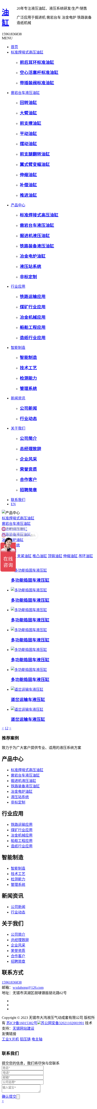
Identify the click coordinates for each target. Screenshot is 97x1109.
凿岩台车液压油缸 (25, 93)
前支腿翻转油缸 (35, 154)
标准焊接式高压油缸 (27, 52)
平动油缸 (28, 133)
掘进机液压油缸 (35, 235)
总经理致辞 (30, 448)
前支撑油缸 (30, 123)
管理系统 (28, 388)
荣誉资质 (28, 469)
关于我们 (18, 428)
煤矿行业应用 (33, 307)
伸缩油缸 (28, 174)
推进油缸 (28, 195)
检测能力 (28, 378)
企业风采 (28, 459)
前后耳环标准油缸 (37, 62)
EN (13, 504)
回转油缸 (28, 102)
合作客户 (28, 479)
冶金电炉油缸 (33, 256)
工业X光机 (10, 1039)
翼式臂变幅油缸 (35, 164)
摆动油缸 (28, 143)
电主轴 (37, 1039)
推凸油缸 (39, 556)
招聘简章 (28, 490)
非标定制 (28, 276)
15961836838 (12, 982)
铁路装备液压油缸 (37, 246)
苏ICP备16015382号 (21, 1023)
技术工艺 (28, 367)
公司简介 (28, 438)
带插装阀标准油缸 (37, 82)
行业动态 (28, 418)
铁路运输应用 (33, 296)
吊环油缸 (86, 556)
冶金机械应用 (33, 317)
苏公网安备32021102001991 (62, 1023)
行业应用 (18, 286)
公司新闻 (28, 408)
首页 (14, 47)
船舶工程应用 (33, 327)
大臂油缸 (28, 113)
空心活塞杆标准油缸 (39, 72)
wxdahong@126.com (28, 987)
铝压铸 (25, 1039)
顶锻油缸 (55, 556)
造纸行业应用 (33, 337)
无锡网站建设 (23, 1028)
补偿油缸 (28, 185)
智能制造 (18, 348)
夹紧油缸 (24, 556)
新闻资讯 (18, 398)
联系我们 (18, 500)
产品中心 (18, 205)
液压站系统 (30, 266)
